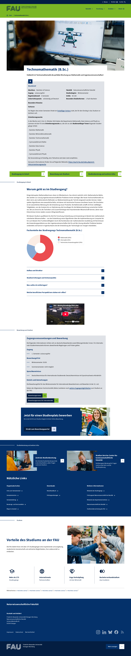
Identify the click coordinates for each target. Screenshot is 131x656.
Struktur (113, 2)
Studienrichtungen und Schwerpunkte (41, 278)
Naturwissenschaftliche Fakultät (96, 504)
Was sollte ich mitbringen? (37, 285)
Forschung (99, 9)
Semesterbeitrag (11, 500)
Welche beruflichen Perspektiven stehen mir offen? (46, 292)
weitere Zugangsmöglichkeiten (80, 388)
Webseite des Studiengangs (94, 491)
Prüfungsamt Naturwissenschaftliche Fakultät (100, 495)
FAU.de (106, 2)
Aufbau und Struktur (35, 270)
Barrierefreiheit (29, 632)
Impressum (10, 632)
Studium (111, 9)
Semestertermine (11, 495)
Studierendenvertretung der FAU (96, 509)
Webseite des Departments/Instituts (97, 500)
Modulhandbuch (51, 491)
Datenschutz (19, 632)
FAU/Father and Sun (22, 590)
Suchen (121, 2)
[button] (27, 174)
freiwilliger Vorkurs (64, 111)
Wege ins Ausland (12, 509)
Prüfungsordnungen (52, 495)
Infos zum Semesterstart (13, 491)
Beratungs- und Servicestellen (15, 504)
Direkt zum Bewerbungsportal (37, 429)
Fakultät (88, 9)
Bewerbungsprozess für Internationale (40, 400)
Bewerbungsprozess (34, 395)
